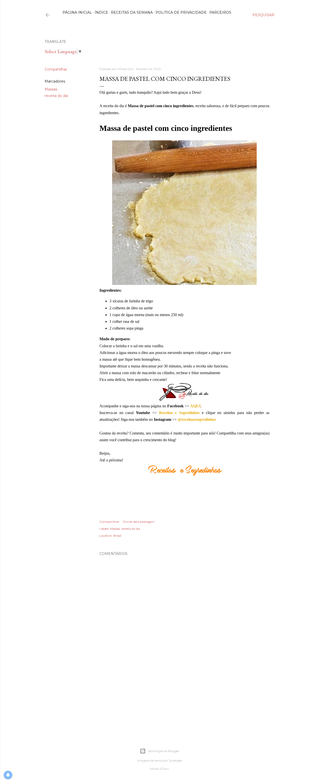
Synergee (175, 760)
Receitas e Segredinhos (179, 413)
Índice (101, 12)
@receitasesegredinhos (197, 419)
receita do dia (56, 95)
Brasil (117, 535)
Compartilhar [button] (56, 69)
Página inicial (77, 12)
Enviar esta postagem (139, 521)
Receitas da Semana (132, 12)
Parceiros (220, 12)
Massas (51, 89)
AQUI (195, 406)
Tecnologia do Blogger (163, 751)
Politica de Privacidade (181, 12)
